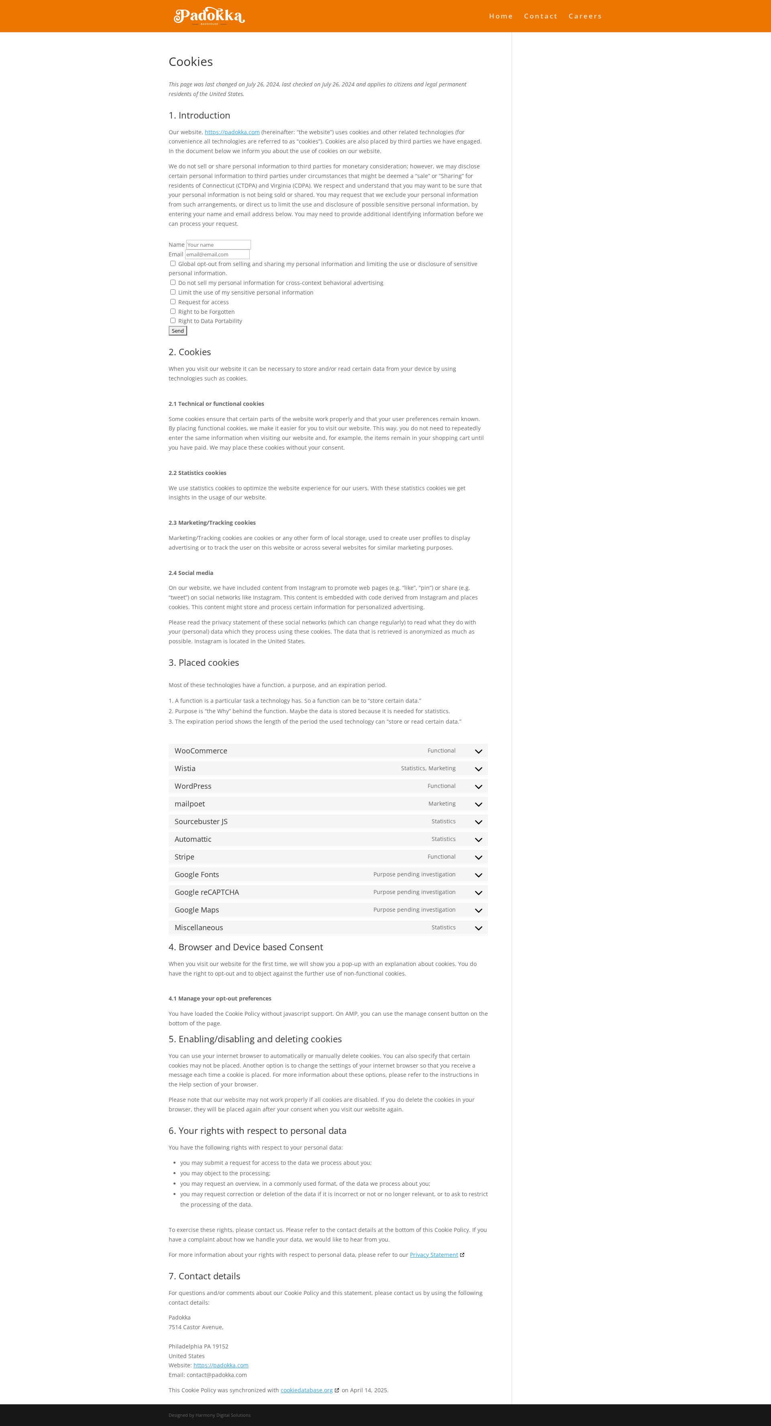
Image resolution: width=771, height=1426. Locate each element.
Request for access (203, 302)
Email (176, 254)
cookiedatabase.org (307, 1390)
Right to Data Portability (209, 321)
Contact (541, 16)
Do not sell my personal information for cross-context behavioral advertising (280, 282)
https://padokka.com (232, 132)
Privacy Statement (434, 1254)
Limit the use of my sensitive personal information (245, 292)
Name (177, 244)
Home (501, 16)
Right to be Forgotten (206, 311)
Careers (585, 16)
